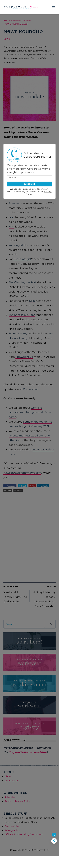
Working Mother (19, 245)
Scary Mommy (18, 333)
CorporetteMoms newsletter (28, 752)
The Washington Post (22, 282)
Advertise (10, 797)
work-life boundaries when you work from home (30, 412)
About (8, 776)
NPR (11, 226)
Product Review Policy (17, 801)
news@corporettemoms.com (22, 472)
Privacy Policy (12, 830)
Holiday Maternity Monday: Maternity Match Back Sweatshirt (44, 596)
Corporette (30, 389)
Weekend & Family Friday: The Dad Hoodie (15, 594)
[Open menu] (53, 7)
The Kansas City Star (22, 314)
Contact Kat (11, 780)
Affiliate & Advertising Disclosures (24, 834)
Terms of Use (12, 826)
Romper (14, 203)
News (6, 39)
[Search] (50, 624)
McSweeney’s (24, 356)
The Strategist (22, 259)
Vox (11, 217)
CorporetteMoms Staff (19, 20)
